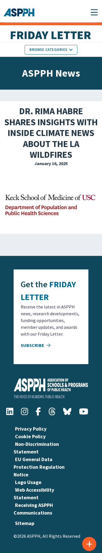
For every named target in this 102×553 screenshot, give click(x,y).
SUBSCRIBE (33, 345)
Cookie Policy (30, 436)
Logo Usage (28, 482)
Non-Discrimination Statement (36, 448)
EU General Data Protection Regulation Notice (39, 467)
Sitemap (24, 523)
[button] (94, 12)
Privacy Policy (30, 428)
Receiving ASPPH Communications (33, 509)
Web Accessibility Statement (34, 494)
